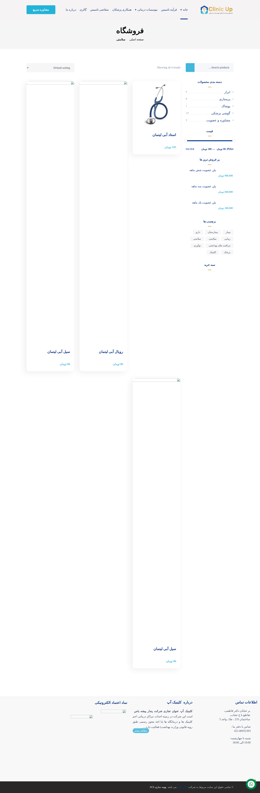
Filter (190, 149)
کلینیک (213, 252)
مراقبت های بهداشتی (219, 245)
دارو (198, 232)
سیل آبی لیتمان (58, 352)
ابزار (227, 92)
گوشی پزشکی (220, 113)
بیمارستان (213, 232)
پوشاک (225, 106)
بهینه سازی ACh (158, 787)
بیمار (228, 232)
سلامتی (212, 239)
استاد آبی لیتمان (164, 135)
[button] (41, 9)
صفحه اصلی (136, 39)
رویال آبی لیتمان (111, 352)
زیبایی (227, 239)
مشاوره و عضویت (218, 120)
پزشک (227, 252)
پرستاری (224, 99)
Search (190, 67)
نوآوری (197, 245)
